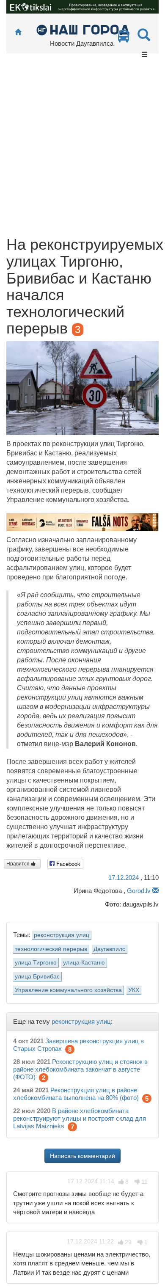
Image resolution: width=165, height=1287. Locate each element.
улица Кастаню (84, 962)
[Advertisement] (82, 149)
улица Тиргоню (36, 962)
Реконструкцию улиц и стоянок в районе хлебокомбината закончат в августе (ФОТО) (80, 1069)
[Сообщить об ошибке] (155, 890)
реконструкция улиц (61, 935)
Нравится (18, 864)
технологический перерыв (51, 949)
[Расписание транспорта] (123, 38)
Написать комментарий (82, 1155)
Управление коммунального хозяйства (68, 990)
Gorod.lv (139, 890)
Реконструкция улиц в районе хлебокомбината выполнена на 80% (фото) (76, 1093)
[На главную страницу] (18, 32)
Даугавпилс (109, 949)
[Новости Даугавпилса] (82, 29)
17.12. (123, 877)
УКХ (133, 990)
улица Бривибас (37, 976)
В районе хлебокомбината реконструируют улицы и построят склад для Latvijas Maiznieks (79, 1118)
